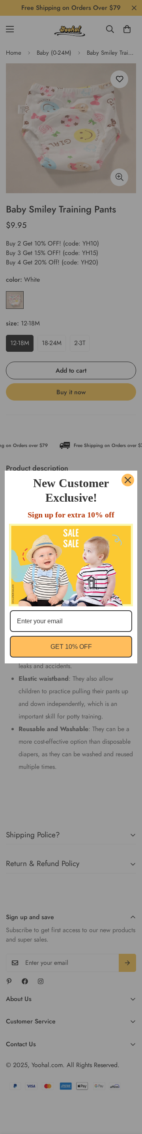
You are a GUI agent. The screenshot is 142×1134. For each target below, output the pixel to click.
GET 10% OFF (71, 646)
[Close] (127, 480)
